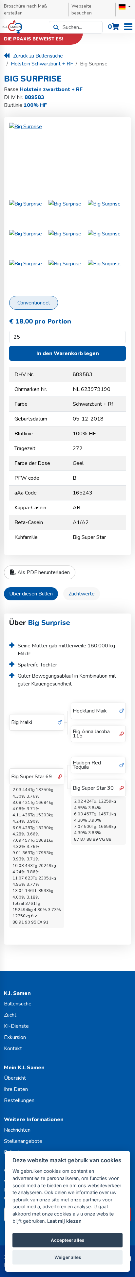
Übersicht (15, 1078)
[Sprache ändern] (124, 7)
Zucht (10, 1015)
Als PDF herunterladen (43, 572)
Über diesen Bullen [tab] (31, 593)
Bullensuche (17, 1003)
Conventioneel (33, 302)
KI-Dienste (16, 1026)
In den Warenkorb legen (67, 353)
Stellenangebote (23, 1141)
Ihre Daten (16, 1089)
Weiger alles (67, 1257)
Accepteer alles (67, 1240)
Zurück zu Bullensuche (38, 56)
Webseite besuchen (81, 9)
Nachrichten (17, 1130)
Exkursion (15, 1037)
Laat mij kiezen (64, 1221)
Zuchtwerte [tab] (81, 593)
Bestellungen (19, 1100)
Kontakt (13, 1048)
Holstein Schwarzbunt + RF (42, 63)
